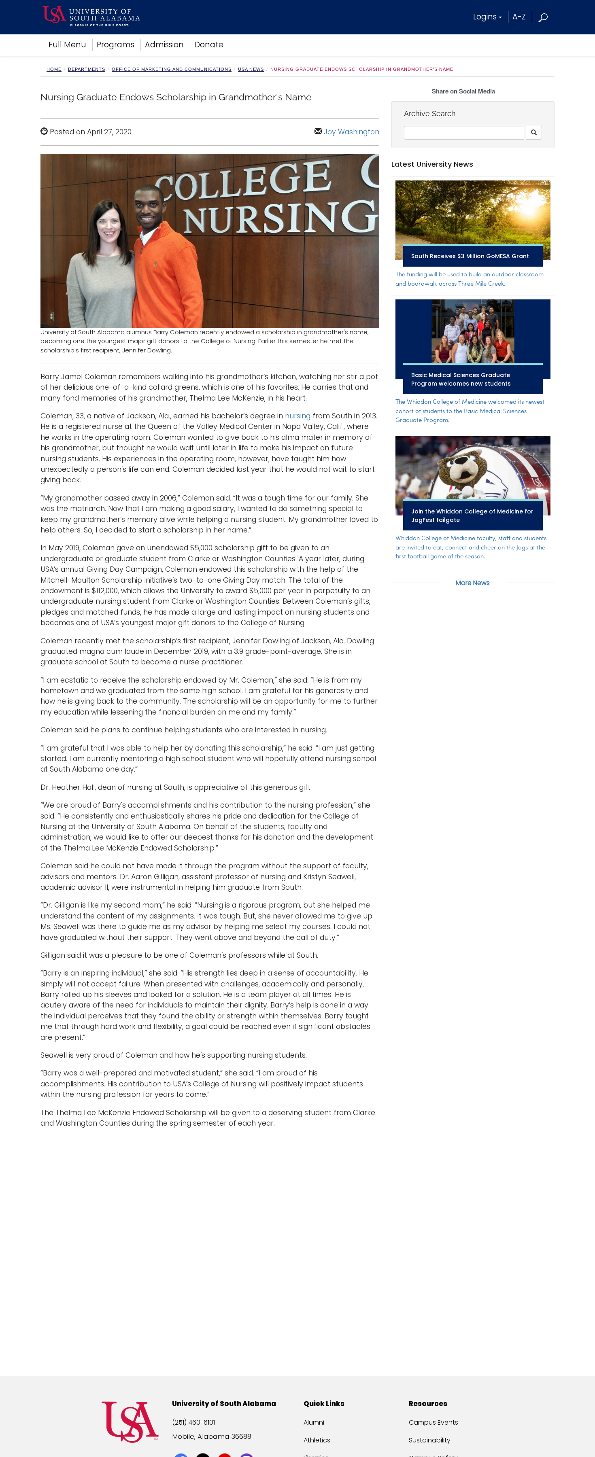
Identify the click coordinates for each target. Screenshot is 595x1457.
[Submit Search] (534, 133)
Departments (86, 69)
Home (54, 69)
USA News (251, 69)
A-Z (519, 16)
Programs (115, 44)
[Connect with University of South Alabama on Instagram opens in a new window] (247, 1446)
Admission (164, 44)
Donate (208, 44)
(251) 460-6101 (193, 1422)
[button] (543, 17)
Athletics (317, 1440)
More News (473, 582)
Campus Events (433, 1422)
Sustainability (429, 1440)
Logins (485, 16)
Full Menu (67, 44)
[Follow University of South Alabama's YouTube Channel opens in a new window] (226, 1446)
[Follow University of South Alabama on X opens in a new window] (204, 1446)
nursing (298, 416)
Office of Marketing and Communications (172, 69)
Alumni (314, 1422)
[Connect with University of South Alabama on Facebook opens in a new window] (182, 1446)
